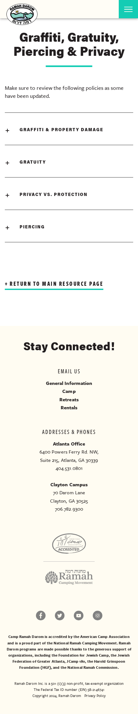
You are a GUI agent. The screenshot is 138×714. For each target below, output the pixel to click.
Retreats (69, 399)
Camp (68, 391)
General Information (69, 383)
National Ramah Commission (92, 667)
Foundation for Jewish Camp (83, 655)
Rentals (69, 407)
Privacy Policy (95, 695)
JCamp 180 (75, 661)
